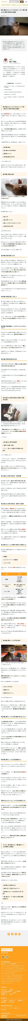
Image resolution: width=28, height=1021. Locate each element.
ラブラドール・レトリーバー (6, 983)
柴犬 (12, 963)
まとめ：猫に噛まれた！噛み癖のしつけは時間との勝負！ (14, 97)
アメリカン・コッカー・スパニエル (7, 965)
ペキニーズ (20, 976)
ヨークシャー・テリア (15, 981)
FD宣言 (11, 994)
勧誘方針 (14, 992)
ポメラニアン (10, 978)
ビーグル (21, 975)
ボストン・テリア (4, 978)
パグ (15, 975)
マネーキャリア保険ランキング (14, 1008)
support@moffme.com (22, 1015)
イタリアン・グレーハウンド (20, 965)
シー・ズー (3, 970)
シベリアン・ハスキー (22, 970)
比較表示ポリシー (4, 994)
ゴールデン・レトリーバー (15, 968)
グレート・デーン (21, 967)
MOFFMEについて (4, 989)
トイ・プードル (8, 963)
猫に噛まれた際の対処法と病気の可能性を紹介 (13, 92)
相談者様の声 (3, 1002)
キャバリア (15, 967)
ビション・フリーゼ (5, 976)
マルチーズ (19, 978)
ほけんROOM (3, 1009)
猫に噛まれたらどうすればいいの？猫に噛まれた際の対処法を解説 (14, 87)
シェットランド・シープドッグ (11, 970)
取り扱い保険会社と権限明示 (6, 991)
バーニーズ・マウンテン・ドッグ (7, 975)
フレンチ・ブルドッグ (13, 976)
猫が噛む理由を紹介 (8, 89)
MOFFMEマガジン (12, 1000)
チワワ (4, 963)
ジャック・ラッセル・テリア (6, 971)
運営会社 (11, 989)
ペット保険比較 (4, 1000)
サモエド (21, 968)
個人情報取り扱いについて (6, 992)
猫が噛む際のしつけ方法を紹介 (10, 94)
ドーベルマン (11, 973)
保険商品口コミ (21, 1000)
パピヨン (17, 975)
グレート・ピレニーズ (5, 968)
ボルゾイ (15, 978)
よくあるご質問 (11, 1002)
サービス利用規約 (17, 991)
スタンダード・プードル (16, 971)
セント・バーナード (5, 973)
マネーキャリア (4, 1008)
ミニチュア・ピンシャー (5, 981)
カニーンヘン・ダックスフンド (7, 967)
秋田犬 (15, 963)
